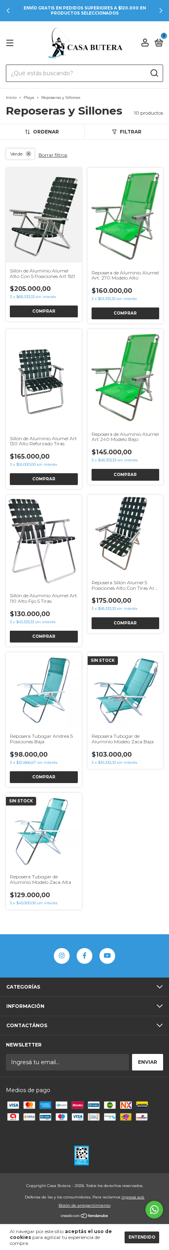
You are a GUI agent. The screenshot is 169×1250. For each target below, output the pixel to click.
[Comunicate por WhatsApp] (154, 1210)
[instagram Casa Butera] (62, 956)
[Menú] (11, 43)
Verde (16, 154)
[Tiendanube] (84, 1216)
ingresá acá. (133, 1197)
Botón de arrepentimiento (84, 1205)
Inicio (11, 97)
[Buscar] (153, 73)
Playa (29, 97)
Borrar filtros (53, 155)
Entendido (142, 1237)
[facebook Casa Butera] (84, 956)
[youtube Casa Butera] (107, 956)
